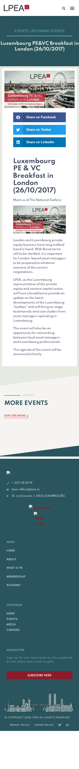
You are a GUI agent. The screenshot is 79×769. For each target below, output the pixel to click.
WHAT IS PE (15, 567)
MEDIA (11, 624)
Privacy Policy (20, 725)
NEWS (11, 613)
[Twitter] (59, 725)
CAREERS (13, 629)
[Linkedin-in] (67, 725)
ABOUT (12, 559)
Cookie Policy (44, 725)
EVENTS (12, 619)
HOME (11, 550)
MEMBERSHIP (16, 576)
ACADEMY (14, 585)
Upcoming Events (47, 31)
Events (21, 31)
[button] (63, 8)
